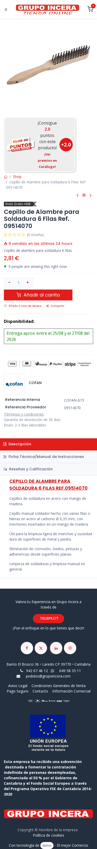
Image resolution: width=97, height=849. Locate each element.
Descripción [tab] (19, 444)
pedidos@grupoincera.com (48, 676)
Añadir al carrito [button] (41, 295)
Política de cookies (48, 835)
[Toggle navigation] (6, 9)
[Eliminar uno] (9, 282)
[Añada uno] (28, 282)
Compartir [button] (57, 306)
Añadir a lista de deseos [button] (25, 306)
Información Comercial (71, 691)
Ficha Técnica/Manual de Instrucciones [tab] (46, 456)
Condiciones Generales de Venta (59, 685)
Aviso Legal (18, 685)
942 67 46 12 (37, 670)
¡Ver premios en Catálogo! (47, 160)
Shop (17, 176)
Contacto (40, 691)
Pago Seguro (17, 691)
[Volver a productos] (84, 195)
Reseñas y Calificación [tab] (30, 469)
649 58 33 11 (70, 670)
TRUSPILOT (48, 618)
